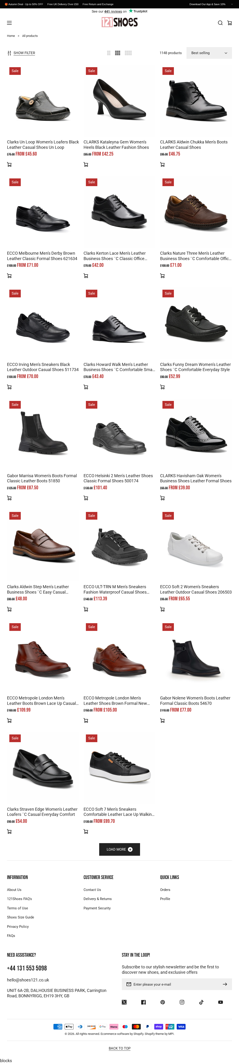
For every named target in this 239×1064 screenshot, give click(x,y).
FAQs (11, 936)
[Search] (220, 23)
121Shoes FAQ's (19, 899)
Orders (165, 890)
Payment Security (97, 908)
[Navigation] (9, 23)
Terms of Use (17, 908)
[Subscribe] (226, 984)
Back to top (119, 1048)
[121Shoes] (119, 22)
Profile (165, 899)
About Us (14, 890)
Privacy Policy (18, 927)
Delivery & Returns (98, 899)
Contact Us (92, 890)
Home (11, 36)
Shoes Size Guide (20, 917)
